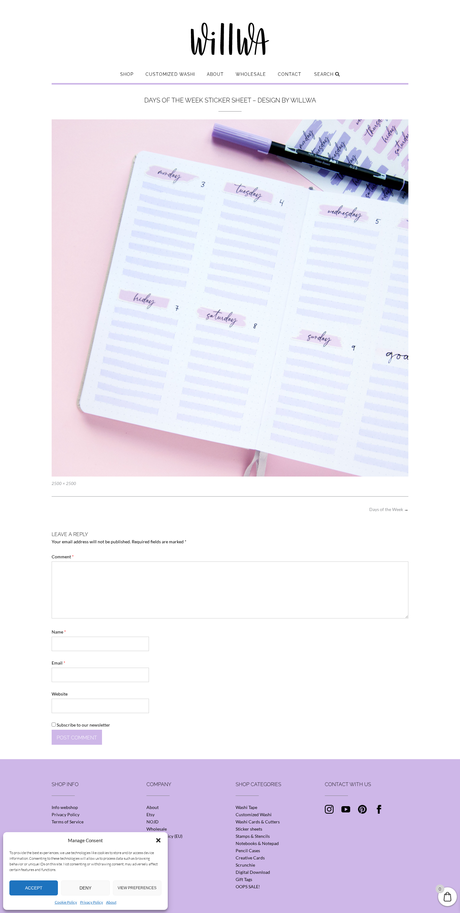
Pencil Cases (248, 850)
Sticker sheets (249, 829)
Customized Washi (170, 74)
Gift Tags (244, 879)
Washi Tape (246, 807)
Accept (34, 887)
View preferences (137, 888)
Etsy (150, 814)
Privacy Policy (91, 902)
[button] (158, 840)
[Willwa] (230, 29)
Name (59, 631)
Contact (289, 74)
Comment (63, 556)
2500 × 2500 (64, 483)
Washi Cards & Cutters (258, 821)
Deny (85, 887)
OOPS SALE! (248, 886)
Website (60, 693)
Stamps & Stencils (253, 836)
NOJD (152, 821)
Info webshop (65, 807)
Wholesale (251, 74)
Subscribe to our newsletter (83, 725)
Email (58, 662)
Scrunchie (245, 865)
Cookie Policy (66, 902)
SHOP (127, 74)
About (111, 902)
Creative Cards (250, 857)
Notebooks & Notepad (257, 843)
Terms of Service (68, 821)
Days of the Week (388, 509)
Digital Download (253, 872)
